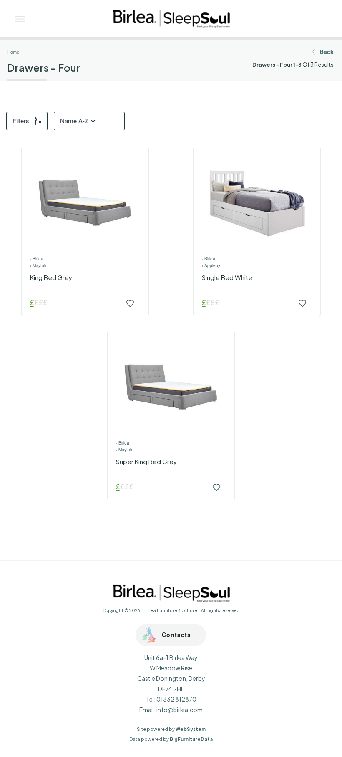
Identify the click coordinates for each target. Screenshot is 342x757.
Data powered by (171, 739)
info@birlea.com (179, 709)
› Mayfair (38, 265)
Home (13, 51)
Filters (21, 120)
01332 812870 (176, 699)
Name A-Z (74, 120)
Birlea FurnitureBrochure (170, 610)
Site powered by (171, 729)
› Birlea (36, 259)
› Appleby (211, 265)
